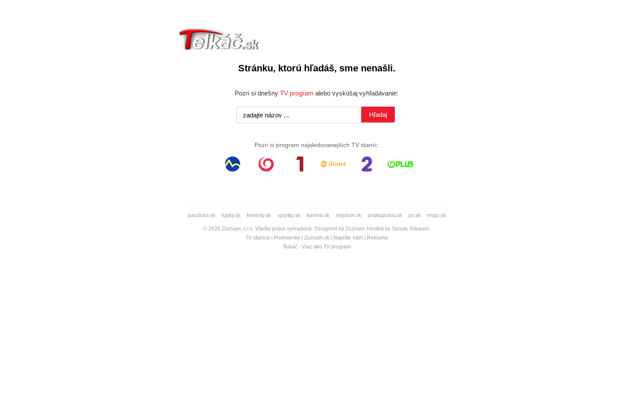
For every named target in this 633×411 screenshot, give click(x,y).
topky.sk (231, 215)
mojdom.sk (348, 215)
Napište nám (348, 238)
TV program (296, 93)
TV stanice (257, 238)
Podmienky (287, 238)
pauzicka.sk (201, 215)
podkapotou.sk (385, 215)
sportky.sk (288, 215)
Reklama (377, 238)
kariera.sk (318, 215)
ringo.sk (436, 215)
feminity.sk (259, 215)
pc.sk (415, 215)
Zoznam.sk (316, 238)
